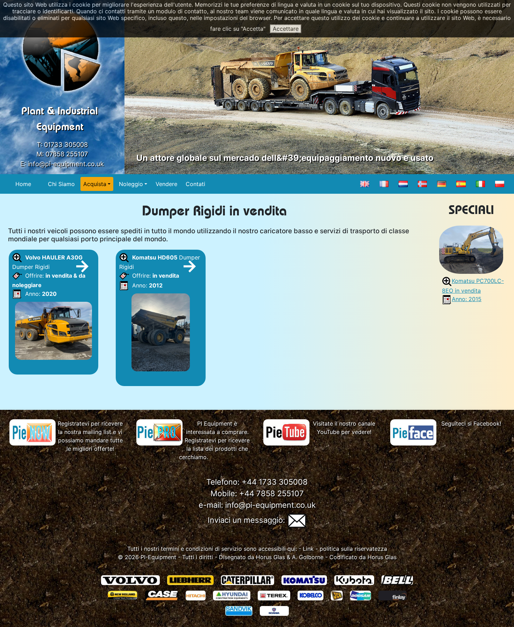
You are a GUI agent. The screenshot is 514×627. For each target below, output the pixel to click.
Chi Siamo (61, 183)
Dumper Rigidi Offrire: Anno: (51, 275)
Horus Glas (270, 557)
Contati (195, 183)
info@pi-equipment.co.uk (66, 164)
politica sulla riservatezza (353, 548)
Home (23, 183)
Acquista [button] (94, 183)
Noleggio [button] (131, 183)
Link (308, 548)
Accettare (286, 28)
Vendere (166, 183)
